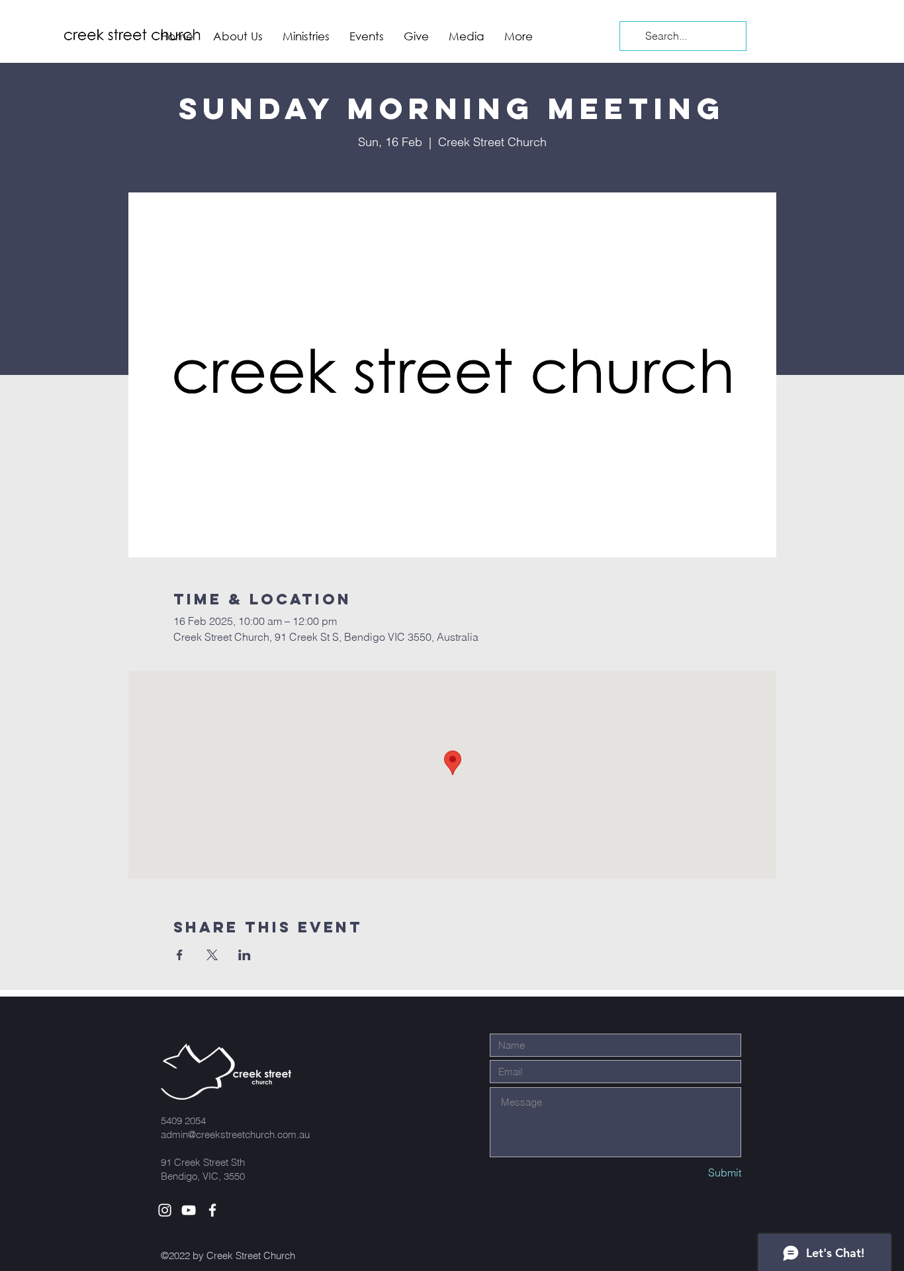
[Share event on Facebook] (179, 955)
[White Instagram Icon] (164, 1210)
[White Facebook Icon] (212, 1210)
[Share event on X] (212, 955)
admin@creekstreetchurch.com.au (235, 1134)
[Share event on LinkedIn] (244, 955)
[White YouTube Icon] (188, 1210)
